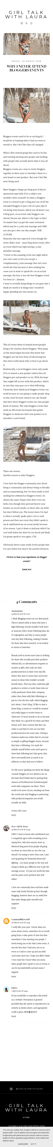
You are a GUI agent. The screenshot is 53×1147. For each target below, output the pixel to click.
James (14, 987)
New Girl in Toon (19, 826)
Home (26, 1117)
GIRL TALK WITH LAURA (26, 14)
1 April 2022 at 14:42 (19, 991)
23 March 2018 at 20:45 (20, 830)
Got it (33, 1144)
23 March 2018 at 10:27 (20, 614)
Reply (13, 815)
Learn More (23, 1144)
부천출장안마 (30, 1012)
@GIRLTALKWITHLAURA (29, 1089)
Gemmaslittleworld (20, 919)
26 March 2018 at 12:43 (20, 923)
